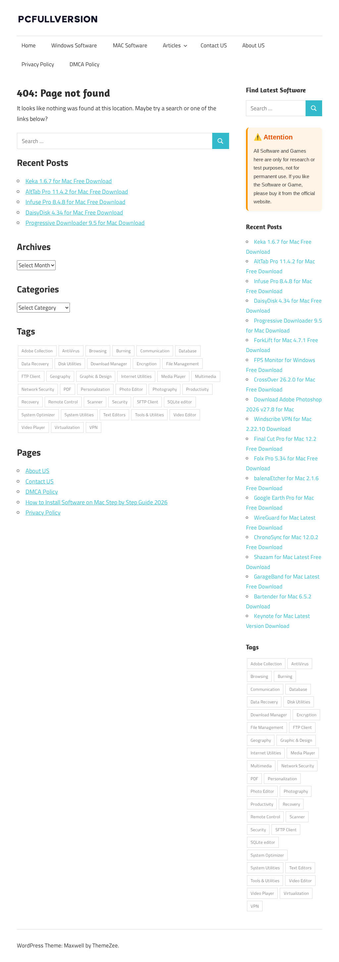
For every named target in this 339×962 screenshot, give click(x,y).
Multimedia (205, 376)
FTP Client (31, 376)
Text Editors (114, 414)
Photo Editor (131, 389)
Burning (123, 350)
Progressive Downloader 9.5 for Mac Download (85, 222)
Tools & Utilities (149, 414)
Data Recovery (35, 363)
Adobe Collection (37, 350)
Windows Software (74, 45)
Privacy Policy (38, 64)
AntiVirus (70, 350)
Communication (155, 350)
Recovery (30, 401)
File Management (182, 363)
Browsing (98, 350)
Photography (165, 389)
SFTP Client (147, 401)
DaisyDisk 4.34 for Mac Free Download (74, 212)
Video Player (33, 427)
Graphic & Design (96, 376)
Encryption (147, 363)
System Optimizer (38, 414)
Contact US (214, 45)
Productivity (197, 389)
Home (29, 45)
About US (253, 45)
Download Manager (109, 363)
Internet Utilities (136, 376)
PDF (67, 389)
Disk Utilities (69, 363)
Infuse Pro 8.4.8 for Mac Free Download (75, 201)
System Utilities (79, 414)
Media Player (173, 376)
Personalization (95, 389)
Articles (172, 45)
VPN (93, 427)
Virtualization (67, 427)
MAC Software (130, 45)
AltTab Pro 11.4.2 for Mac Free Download (76, 191)
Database (188, 350)
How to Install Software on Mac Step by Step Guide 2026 (96, 502)
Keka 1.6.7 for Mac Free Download (68, 181)
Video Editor (184, 414)
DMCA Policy (84, 64)
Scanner (95, 401)
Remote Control (63, 401)
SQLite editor (180, 401)
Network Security (38, 389)
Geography (60, 376)
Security (119, 401)
